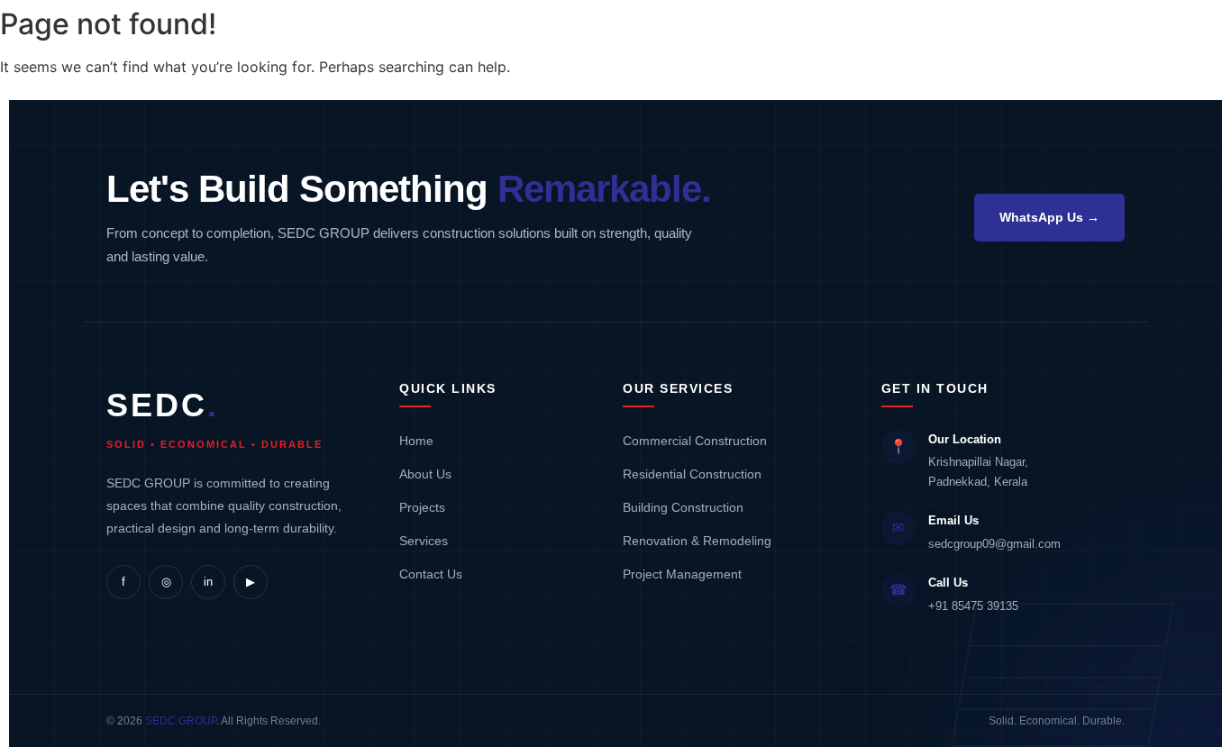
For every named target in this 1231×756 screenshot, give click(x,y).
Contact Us (430, 574)
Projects (422, 507)
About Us (425, 474)
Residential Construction (692, 474)
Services (423, 540)
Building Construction (683, 507)
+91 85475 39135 (973, 606)
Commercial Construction (695, 440)
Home (416, 440)
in (208, 581)
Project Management (682, 574)
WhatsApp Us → (1049, 217)
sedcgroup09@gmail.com (994, 544)
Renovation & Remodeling (697, 540)
